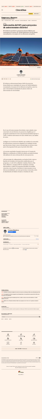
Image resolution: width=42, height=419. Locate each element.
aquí (26, 249)
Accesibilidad (33, 366)
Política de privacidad (28, 366)
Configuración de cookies (21, 366)
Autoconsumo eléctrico (17, 244)
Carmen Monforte (21, 74)
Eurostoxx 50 (27, 6)
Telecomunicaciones (7, 20)
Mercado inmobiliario (23, 20)
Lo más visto (3, 306)
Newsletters (20, 367)
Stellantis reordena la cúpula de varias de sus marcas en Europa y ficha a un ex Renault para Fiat (22, 292)
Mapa (16, 367)
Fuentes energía (5, 244)
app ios (21, 344)
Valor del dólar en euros (37, 6)
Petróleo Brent (18, 6)
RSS (17, 367)
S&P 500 (10, 6)
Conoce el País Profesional (21, 348)
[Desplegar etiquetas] (38, 244)
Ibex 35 (3, 6)
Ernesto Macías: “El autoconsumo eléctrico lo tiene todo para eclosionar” (5, 215)
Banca (3, 20)
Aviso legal (10, 366)
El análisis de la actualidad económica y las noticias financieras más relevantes (17, 236)
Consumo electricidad (25, 244)
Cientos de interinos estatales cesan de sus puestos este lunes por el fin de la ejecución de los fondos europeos (20, 308)
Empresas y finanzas (9, 18)
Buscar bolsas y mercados (6, 313)
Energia (13, 20)
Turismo (29, 20)
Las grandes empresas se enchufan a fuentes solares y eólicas (5, 221)
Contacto (7, 366)
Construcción (17, 20)
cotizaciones (8, 344)
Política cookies (15, 366)
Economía (11, 244)
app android (34, 344)
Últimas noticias (34, 20)
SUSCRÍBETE (31, 13)
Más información (6, 249)
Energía (4, 23)
